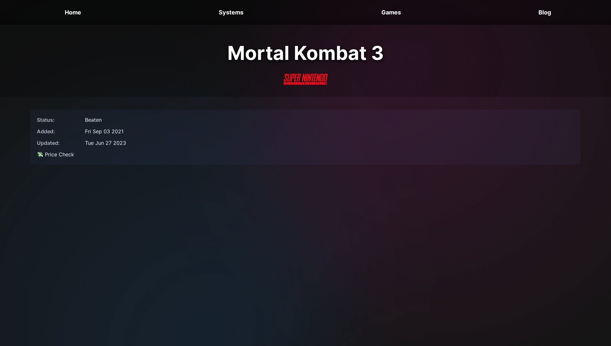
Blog (545, 12)
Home (73, 12)
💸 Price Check (55, 154)
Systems (231, 12)
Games (391, 12)
